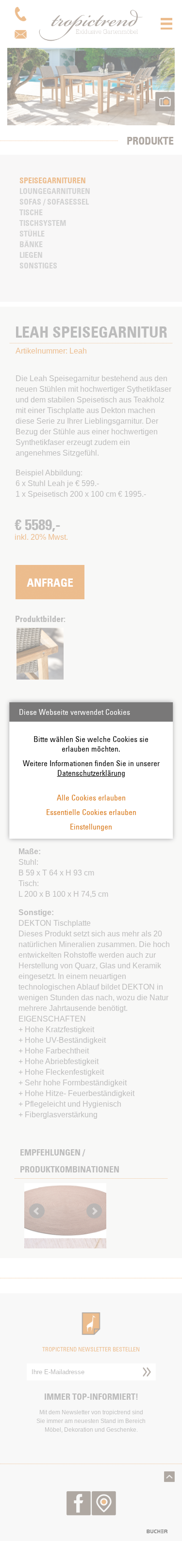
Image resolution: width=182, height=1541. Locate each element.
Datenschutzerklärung (91, 773)
